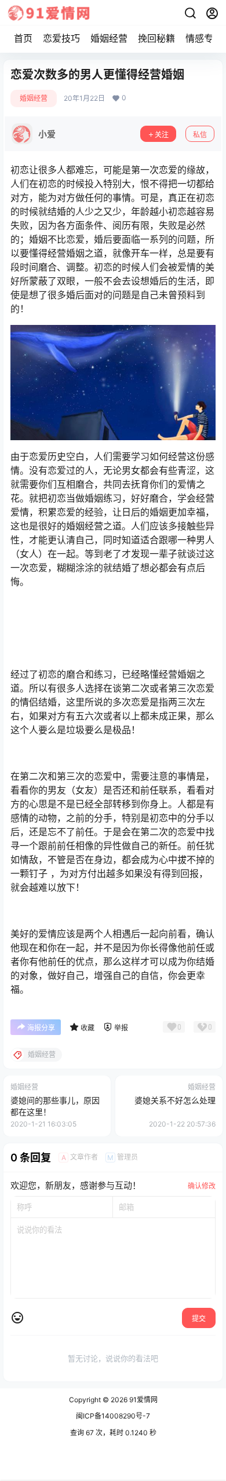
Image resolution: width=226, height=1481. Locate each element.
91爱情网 (142, 1399)
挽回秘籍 (156, 38)
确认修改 (202, 1186)
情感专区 (204, 38)
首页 (23, 38)
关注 (162, 134)
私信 (200, 134)
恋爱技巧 (61, 38)
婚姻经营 (108, 38)
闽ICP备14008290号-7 (113, 1415)
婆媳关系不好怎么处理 (175, 1100)
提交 (199, 1318)
